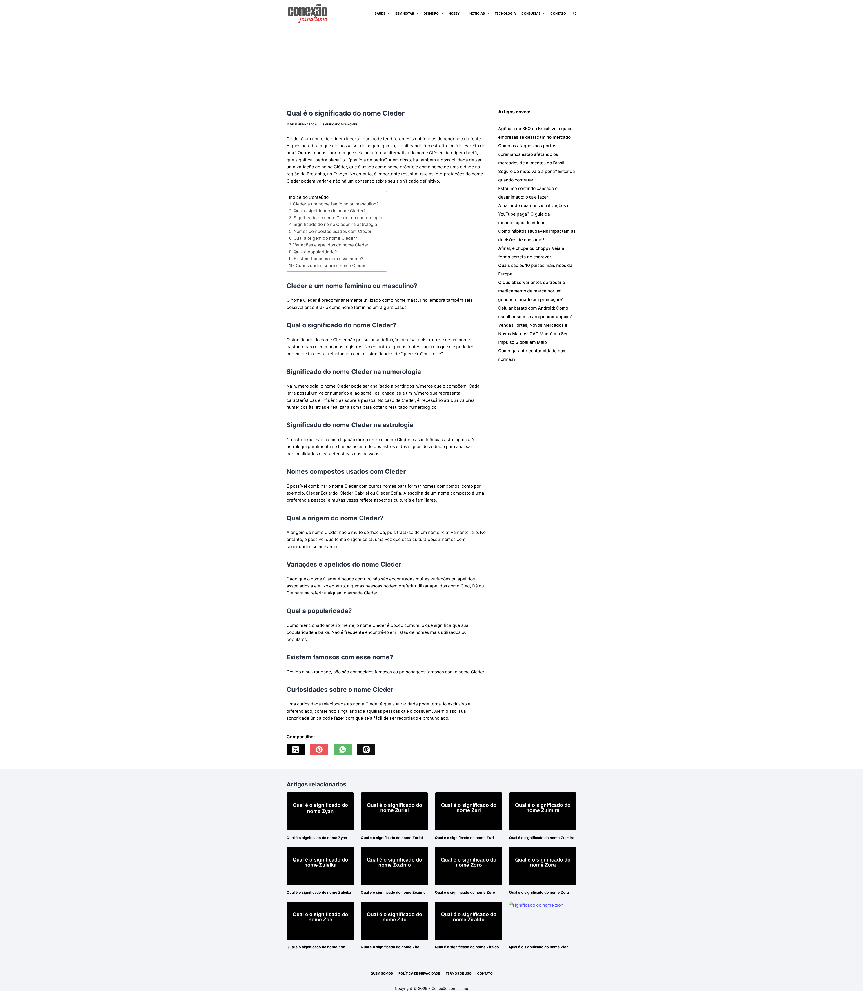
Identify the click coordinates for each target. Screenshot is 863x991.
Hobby (454, 13)
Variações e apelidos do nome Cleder (330, 245)
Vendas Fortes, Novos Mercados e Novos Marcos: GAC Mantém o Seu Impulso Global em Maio (533, 334)
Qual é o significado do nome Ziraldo (467, 947)
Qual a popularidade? (315, 251)
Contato (558, 13)
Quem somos (382, 973)
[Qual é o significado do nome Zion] (542, 921)
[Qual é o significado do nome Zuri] (468, 811)
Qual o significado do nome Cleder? (330, 210)
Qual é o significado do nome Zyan (317, 837)
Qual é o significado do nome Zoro (465, 892)
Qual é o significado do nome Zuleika (319, 892)
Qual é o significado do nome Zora (539, 892)
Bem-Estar (404, 13)
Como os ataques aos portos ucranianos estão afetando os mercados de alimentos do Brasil (531, 154)
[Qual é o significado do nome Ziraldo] (468, 921)
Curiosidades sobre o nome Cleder (331, 265)
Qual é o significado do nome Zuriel (392, 837)
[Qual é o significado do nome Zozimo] (394, 866)
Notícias (477, 13)
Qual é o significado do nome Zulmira (541, 837)
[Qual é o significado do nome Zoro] (468, 866)
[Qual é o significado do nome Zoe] (320, 921)
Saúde (380, 13)
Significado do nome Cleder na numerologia (338, 217)
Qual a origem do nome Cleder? (325, 238)
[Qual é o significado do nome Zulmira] (542, 811)
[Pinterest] (319, 749)
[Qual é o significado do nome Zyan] (320, 811)
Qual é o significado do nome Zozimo (393, 892)
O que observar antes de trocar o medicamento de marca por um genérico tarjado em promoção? (531, 291)
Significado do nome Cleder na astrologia (335, 224)
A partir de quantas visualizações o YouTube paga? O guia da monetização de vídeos (533, 214)
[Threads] (366, 749)
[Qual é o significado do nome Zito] (394, 921)
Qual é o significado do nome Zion (539, 947)
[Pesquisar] (574, 13)
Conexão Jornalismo (450, 988)
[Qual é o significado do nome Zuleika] (320, 866)
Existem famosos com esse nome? (328, 258)
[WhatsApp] (343, 749)
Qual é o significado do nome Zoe (316, 947)
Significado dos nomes (340, 124)
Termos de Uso (459, 973)
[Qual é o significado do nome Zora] (542, 866)
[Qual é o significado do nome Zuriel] (394, 811)
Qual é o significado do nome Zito (390, 947)
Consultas (530, 13)
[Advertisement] (431, 60)
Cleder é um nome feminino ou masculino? (335, 204)
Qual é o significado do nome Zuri (464, 837)
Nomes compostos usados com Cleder (332, 231)
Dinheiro (431, 13)
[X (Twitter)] (296, 749)
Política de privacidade (419, 973)
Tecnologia (505, 13)
